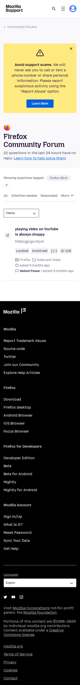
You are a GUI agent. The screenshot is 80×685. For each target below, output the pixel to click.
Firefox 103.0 (58, 178)
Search (53, 8)
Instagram (21, 597)
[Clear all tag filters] (7, 185)
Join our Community (21, 365)
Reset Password (18, 532)
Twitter (10, 357)
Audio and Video (48, 260)
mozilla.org (13, 646)
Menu (63, 8)
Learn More (40, 103)
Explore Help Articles (22, 373)
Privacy (10, 662)
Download (12, 399)
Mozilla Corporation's (31, 608)
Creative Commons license (34, 632)
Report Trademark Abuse (25, 341)
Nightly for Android (20, 490)
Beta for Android (18, 474)
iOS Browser (14, 423)
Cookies (11, 670)
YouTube (13, 597)
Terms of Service (18, 654)
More (65, 196)
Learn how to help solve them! (40, 158)
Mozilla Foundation (40, 612)
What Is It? (13, 524)
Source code (14, 349)
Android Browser (18, 415)
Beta (7, 466)
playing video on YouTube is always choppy (36, 231)
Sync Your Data (17, 540)
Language (11, 575)
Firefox (25, 260)
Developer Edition (19, 458)
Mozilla (15, 311)
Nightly (10, 482)
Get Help (11, 548)
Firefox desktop (17, 407)
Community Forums (22, 27)
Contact (11, 678)
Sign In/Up (13, 516)
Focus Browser (16, 431)
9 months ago (63, 271)
